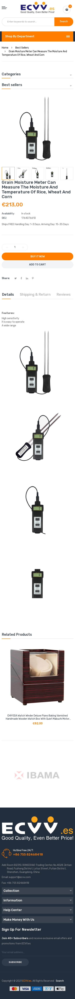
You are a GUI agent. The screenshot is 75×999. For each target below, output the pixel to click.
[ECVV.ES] (38, 5)
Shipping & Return (35, 294)
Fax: (4, 882)
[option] (8, 173)
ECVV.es (26, 980)
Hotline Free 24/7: (23, 850)
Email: (5, 877)
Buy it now (38, 256)
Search (60, 980)
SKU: (4, 218)
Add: (4, 865)
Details (8, 294)
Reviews (64, 294)
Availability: (8, 213)
